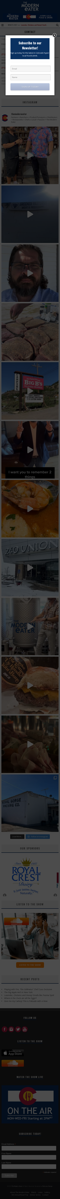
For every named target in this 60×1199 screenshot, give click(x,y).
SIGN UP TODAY (30, 86)
